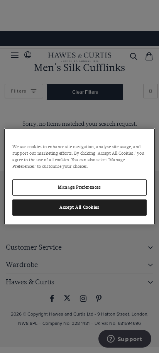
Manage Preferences (79, 187)
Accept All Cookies (79, 207)
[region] (79, 176)
